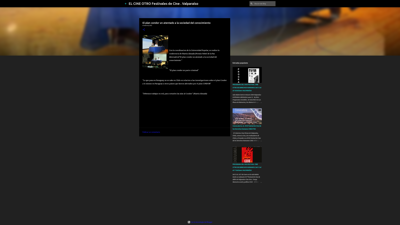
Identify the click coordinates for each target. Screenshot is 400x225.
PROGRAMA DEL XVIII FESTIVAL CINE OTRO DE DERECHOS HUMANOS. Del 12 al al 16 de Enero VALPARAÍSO (247, 87)
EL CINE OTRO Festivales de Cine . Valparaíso (163, 3)
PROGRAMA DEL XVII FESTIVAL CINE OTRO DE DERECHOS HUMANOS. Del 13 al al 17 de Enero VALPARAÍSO (247, 167)
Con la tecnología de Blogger (201, 222)
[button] (143, 29)
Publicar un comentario (151, 132)
